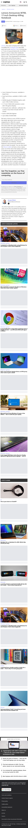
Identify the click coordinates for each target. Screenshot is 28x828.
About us (4, 810)
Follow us (16, 25)
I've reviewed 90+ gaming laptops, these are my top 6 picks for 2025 (14, 771)
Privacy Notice (19, 188)
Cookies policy (5, 804)
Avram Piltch (10, 21)
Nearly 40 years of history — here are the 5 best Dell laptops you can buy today (15, 759)
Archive (3, 813)
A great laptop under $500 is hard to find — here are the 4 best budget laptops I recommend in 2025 (14, 752)
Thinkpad (12, 47)
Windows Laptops (10, 9)
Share (5, 25)
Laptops (3, 9)
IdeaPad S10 (13, 49)
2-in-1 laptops (12, 5)
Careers (3, 816)
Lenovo (3, 46)
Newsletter (24, 25)
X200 (17, 47)
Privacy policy (5, 801)
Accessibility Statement (7, 807)
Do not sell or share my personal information (12, 819)
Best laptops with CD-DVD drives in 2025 (15, 776)
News (3, 21)
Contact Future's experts (7, 798)
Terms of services (17, 186)
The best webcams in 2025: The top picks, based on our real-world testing (14, 765)
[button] (2, 2)
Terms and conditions (7, 795)
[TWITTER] (9, 203)
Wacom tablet (7, 147)
